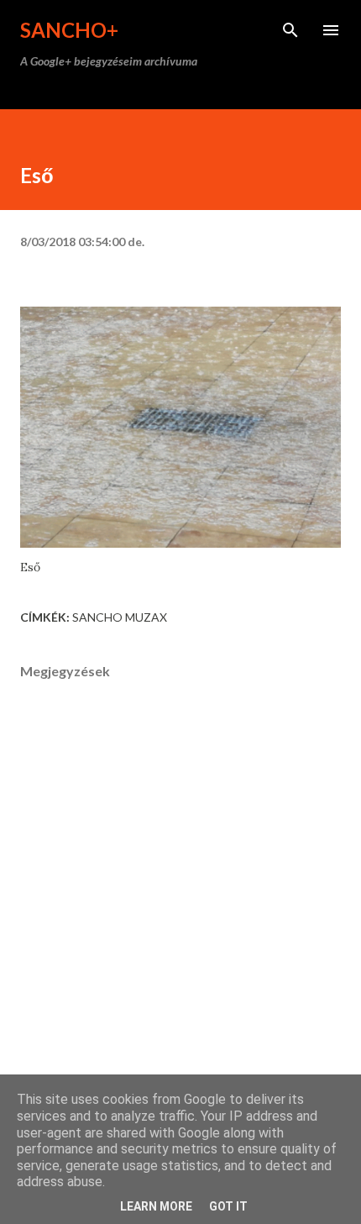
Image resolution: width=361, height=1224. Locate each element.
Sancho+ (69, 30)
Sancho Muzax (119, 617)
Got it (228, 1206)
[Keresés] (290, 30)
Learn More (156, 1206)
